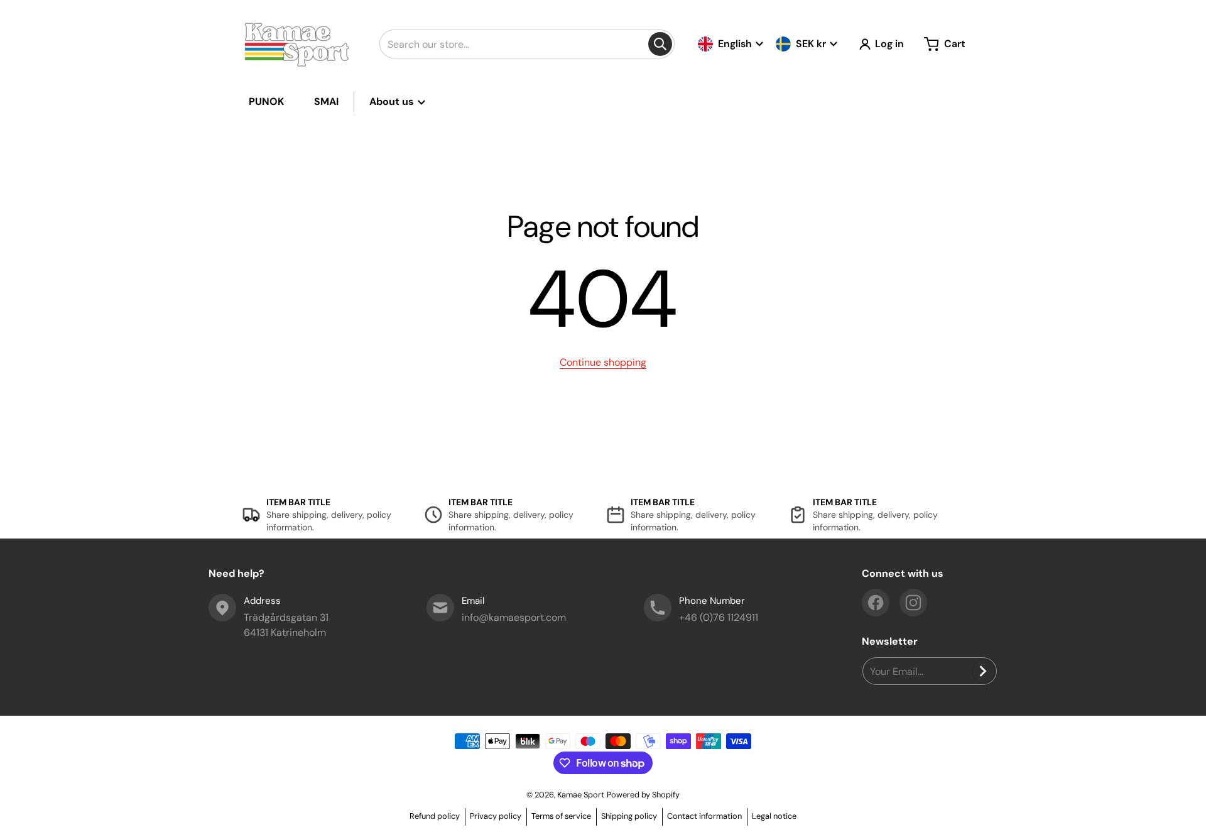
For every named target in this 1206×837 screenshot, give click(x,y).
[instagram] (913, 602)
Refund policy (435, 816)
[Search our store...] (660, 44)
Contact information (704, 816)
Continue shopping (603, 362)
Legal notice (774, 816)
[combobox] (527, 44)
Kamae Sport (580, 794)
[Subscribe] (983, 671)
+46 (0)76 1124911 (718, 617)
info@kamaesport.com (514, 617)
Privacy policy (495, 816)
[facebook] (875, 602)
